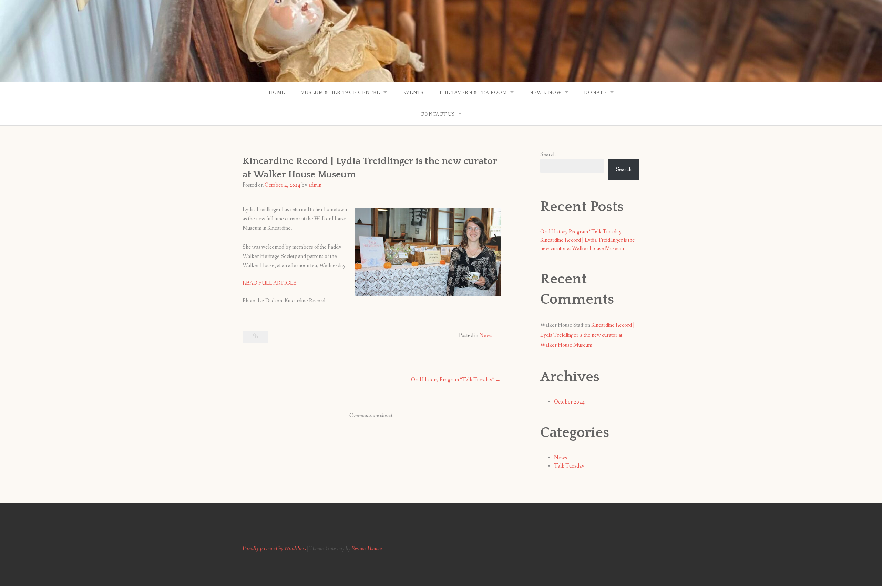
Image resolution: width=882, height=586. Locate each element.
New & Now (545, 93)
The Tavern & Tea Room (473, 93)
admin (314, 185)
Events (412, 93)
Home (277, 93)
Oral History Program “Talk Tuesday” (452, 380)
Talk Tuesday (569, 466)
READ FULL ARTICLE (270, 283)
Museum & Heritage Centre (340, 93)
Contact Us (437, 114)
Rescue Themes (366, 548)
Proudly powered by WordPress (274, 548)
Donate (595, 93)
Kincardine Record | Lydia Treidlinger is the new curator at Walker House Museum (587, 335)
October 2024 (569, 402)
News (485, 335)
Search (548, 154)
